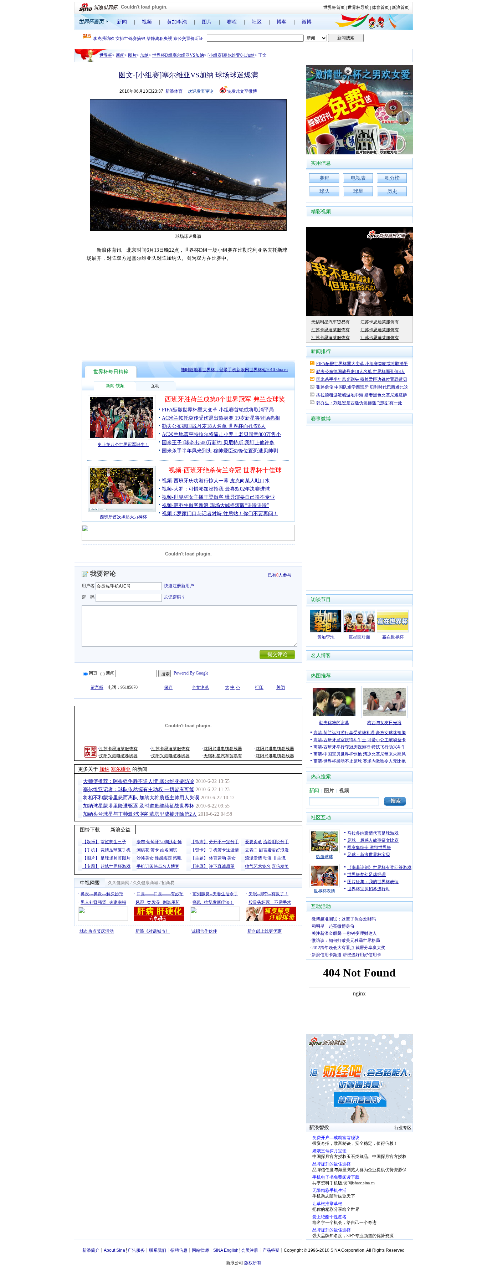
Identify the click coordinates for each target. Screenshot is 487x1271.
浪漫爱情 (253, 858)
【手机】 (90, 849)
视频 (147, 22)
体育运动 (217, 858)
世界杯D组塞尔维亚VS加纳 (178, 55)
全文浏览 (200, 687)
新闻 (122, 22)
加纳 (144, 55)
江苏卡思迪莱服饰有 (118, 748)
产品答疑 (271, 1250)
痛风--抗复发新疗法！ (213, 902)
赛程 (232, 22)
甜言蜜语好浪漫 (274, 849)
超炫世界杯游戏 (115, 866)
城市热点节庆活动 (97, 931)
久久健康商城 (145, 882)
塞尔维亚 (121, 769)
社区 (257, 22)
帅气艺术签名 (258, 866)
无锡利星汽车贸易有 (223, 755)
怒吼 (177, 858)
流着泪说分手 (276, 841)
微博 (307, 22)
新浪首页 (400, 7)
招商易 (168, 882)
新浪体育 (174, 91)
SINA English (226, 1250)
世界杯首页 (334, 7)
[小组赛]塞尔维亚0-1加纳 (231, 55)
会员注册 (249, 1250)
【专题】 (90, 866)
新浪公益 (120, 829)
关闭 (280, 687)
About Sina (114, 1250)
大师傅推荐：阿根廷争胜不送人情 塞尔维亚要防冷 (138, 781)
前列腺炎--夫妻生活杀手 (215, 893)
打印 (259, 687)
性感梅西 (163, 858)
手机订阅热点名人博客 (158, 866)
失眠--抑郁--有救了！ (268, 893)
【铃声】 (199, 841)
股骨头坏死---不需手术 (269, 902)
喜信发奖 (280, 866)
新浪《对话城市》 (152, 931)
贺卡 (154, 849)
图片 (207, 22)
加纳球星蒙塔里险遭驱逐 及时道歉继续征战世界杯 (138, 806)
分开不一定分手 (224, 841)
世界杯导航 (358, 7)
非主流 (279, 858)
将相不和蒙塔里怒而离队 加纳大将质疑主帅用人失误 (142, 797)
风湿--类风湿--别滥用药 (157, 902)
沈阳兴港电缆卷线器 (223, 748)
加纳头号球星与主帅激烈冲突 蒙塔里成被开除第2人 (140, 814)
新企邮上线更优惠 (264, 931)
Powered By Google (191, 673)
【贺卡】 (199, 849)
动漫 (267, 858)
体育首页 (380, 7)
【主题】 (199, 858)
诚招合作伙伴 (204, 931)
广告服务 (136, 1250)
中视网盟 (90, 883)
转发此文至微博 (242, 91)
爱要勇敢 (253, 841)
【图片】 (90, 858)
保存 (168, 687)
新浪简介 (90, 1250)
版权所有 (252, 1262)
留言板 (97, 687)
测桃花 (143, 849)
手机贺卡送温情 (224, 849)
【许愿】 (199, 866)
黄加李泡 (177, 22)
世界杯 (105, 55)
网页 (93, 673)
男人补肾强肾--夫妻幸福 (103, 902)
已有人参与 (279, 575)
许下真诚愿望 (222, 866)
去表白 (251, 849)
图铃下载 (90, 829)
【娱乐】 (90, 841)
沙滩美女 (145, 858)
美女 (231, 858)
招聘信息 (179, 1250)
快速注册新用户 (179, 585)
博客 (282, 22)
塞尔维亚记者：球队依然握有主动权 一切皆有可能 (138, 789)
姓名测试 (168, 849)
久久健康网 (118, 882)
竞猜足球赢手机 (115, 849)
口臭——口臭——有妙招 (160, 893)
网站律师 (200, 1250)
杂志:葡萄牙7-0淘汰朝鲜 (159, 841)
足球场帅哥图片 (115, 858)
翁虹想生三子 (113, 841)
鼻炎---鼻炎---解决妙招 (102, 893)
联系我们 (157, 1250)
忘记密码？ (174, 597)
